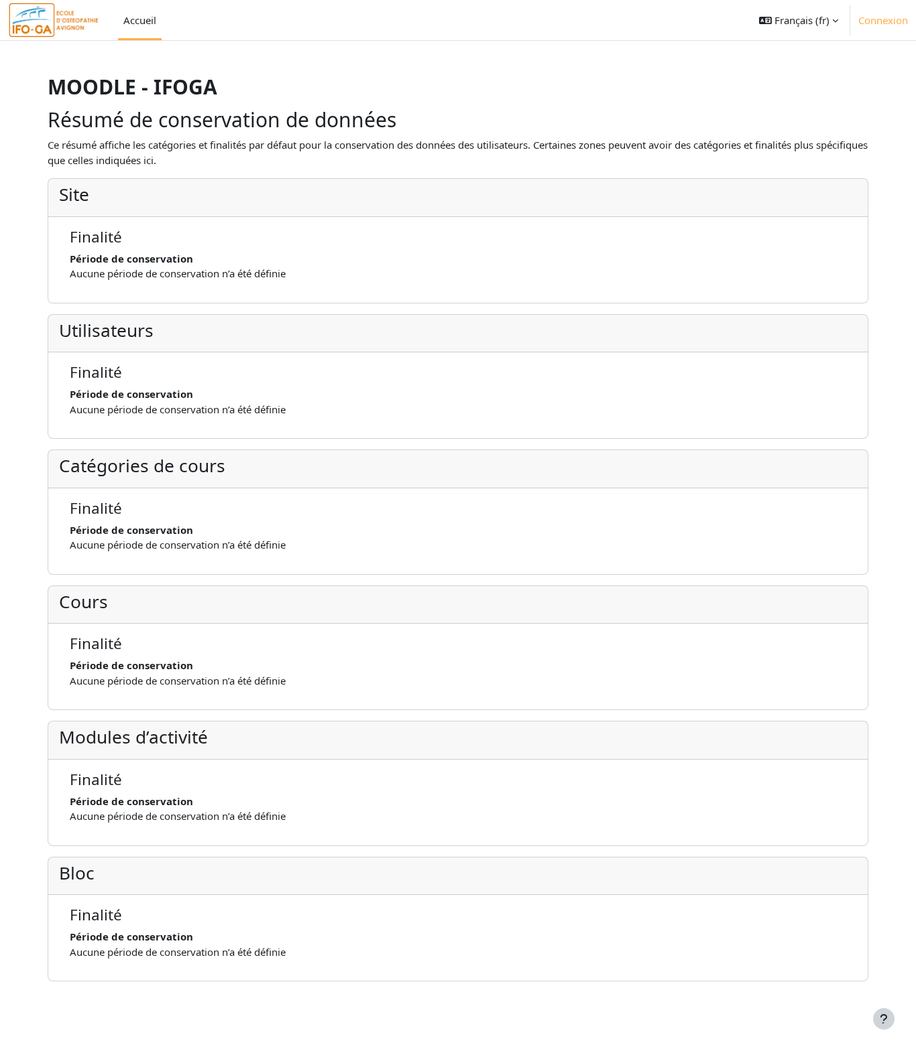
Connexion (883, 20)
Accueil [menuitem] (139, 20)
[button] (798, 20)
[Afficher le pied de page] (884, 1019)
